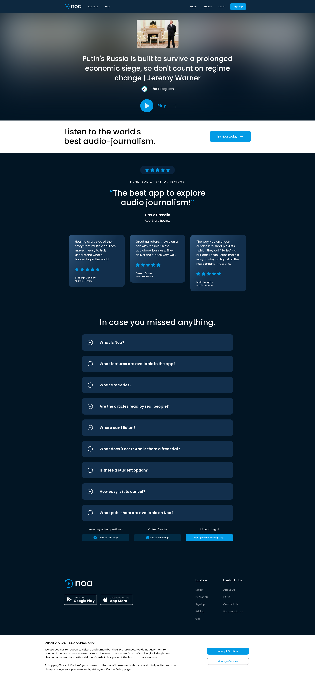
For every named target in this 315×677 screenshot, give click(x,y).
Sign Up (238, 6)
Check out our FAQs (108, 537)
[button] (151, 342)
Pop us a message (159, 537)
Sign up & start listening (206, 537)
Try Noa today (226, 136)
